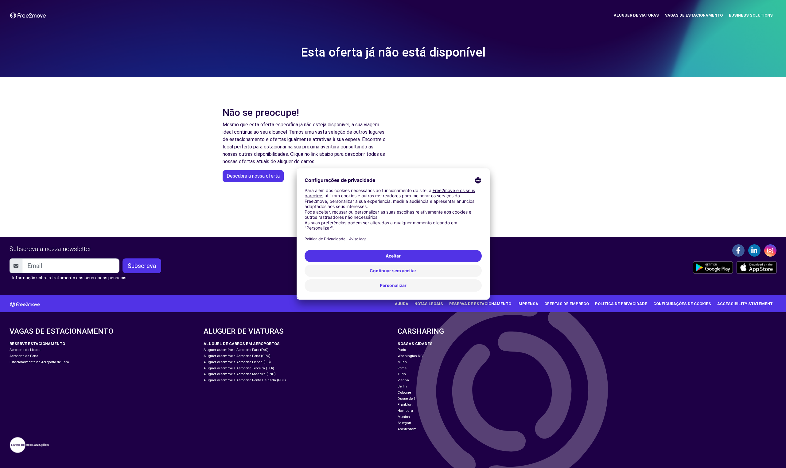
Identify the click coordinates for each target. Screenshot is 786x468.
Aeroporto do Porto (24, 356)
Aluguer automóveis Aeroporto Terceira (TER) (239, 368)
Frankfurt (405, 405)
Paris (402, 350)
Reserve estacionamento (37, 343)
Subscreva (142, 265)
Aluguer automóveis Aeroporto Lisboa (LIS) (237, 362)
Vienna (403, 380)
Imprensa (527, 303)
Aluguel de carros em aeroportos (242, 343)
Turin (402, 374)
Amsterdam (407, 429)
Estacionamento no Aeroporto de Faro (39, 362)
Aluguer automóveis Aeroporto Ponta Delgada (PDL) (245, 380)
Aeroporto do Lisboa (25, 350)
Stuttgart (404, 423)
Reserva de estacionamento (480, 303)
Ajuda (401, 303)
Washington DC (410, 356)
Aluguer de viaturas (636, 15)
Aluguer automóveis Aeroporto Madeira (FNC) (240, 374)
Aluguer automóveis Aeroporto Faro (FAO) (236, 350)
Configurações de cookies (682, 303)
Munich (404, 417)
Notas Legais (428, 303)
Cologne (404, 393)
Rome (402, 368)
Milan (402, 362)
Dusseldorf (406, 399)
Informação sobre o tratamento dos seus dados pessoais (69, 277)
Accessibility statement (745, 303)
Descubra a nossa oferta (253, 176)
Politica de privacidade (621, 303)
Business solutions (751, 15)
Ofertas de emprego (566, 303)
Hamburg (405, 411)
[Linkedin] (754, 250)
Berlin (402, 386)
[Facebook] (738, 250)
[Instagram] (770, 250)
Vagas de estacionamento (694, 15)
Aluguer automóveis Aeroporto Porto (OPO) (237, 356)
